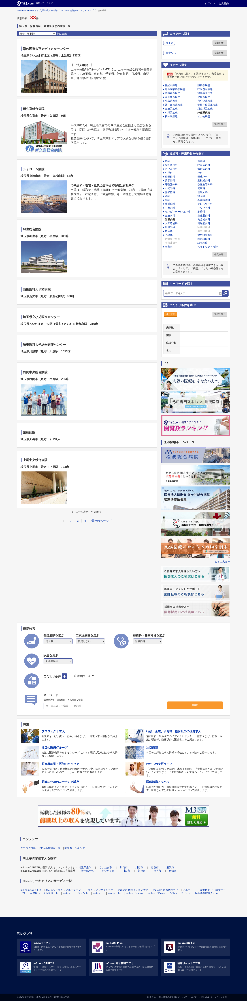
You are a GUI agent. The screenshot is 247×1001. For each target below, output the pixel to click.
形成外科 (202, 176)
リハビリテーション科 (177, 211)
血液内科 (170, 215)
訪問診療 (202, 242)
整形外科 (170, 176)
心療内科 (170, 207)
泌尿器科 (170, 192)
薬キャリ (98, 893)
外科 (200, 172)
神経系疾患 (171, 85)
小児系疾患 (171, 112)
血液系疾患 (171, 108)
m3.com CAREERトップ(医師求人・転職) (37, 10)
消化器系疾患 (205, 93)
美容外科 (170, 180)
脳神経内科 (171, 164)
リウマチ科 (203, 207)
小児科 (169, 172)
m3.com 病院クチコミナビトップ (77, 10)
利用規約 (151, 997)
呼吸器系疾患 (205, 89)
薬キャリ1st (114, 893)
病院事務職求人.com (206, 893)
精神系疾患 (171, 116)
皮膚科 (201, 188)
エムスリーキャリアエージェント (64, 889)
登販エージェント (180, 893)
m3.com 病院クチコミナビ (133, 889)
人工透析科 (171, 223)
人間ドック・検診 (207, 246)
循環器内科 (203, 168)
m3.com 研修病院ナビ (165, 889)
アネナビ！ (189, 889)
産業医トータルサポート (44, 893)
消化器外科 (203, 215)
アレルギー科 (205, 203)
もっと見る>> (222, 561)
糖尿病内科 (203, 223)
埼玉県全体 (85, 867)
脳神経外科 (203, 180)
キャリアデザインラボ (100, 889)
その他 (169, 234)
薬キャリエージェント (75, 893)
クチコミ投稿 (28, 848)
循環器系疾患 (172, 93)
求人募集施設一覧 (50, 848)
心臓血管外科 (205, 184)
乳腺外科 (170, 227)
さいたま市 (105, 867)
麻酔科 (201, 211)
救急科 (169, 231)
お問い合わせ (205, 997)
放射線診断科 (205, 234)
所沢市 (170, 867)
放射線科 (170, 203)
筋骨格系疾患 (172, 97)
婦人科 (201, 196)
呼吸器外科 (171, 184)
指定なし (171, 52)
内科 (167, 161)
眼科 (167, 200)
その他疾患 (203, 116)
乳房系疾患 (171, 100)
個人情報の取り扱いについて (173, 997)
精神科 (201, 161)
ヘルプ (193, 997)
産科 (167, 196)
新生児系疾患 (205, 108)
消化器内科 (171, 168)
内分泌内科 (203, 219)
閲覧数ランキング (75, 848)
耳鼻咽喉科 (203, 200)
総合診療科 (203, 238)
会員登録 (224, 3)
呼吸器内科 (203, 164)
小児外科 (170, 188)
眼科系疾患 (203, 85)
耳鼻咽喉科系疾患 (175, 89)
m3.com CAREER (30, 889)
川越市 (139, 867)
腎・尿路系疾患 (174, 104)
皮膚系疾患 (203, 97)
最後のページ (100, 520)
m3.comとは (221, 997)
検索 (195, 705)
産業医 (169, 246)
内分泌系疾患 (205, 100)
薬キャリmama (134, 893)
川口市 (123, 867)
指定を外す (219, 42)
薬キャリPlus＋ (156, 893)
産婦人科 (202, 192)
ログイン (210, 3)
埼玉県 (169, 42)
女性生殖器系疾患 (207, 104)
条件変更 (170, 314)
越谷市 (155, 867)
